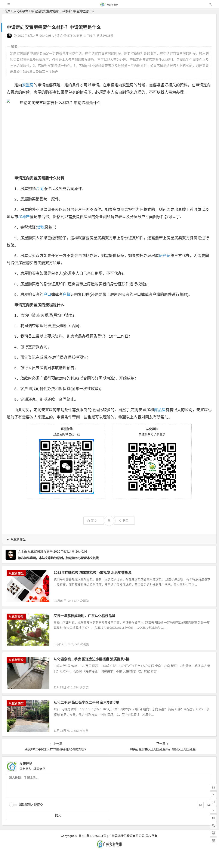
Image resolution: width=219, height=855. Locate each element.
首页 (7, 11)
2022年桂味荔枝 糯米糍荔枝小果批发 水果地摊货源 (93, 572)
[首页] (213, 787)
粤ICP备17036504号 (92, 836)
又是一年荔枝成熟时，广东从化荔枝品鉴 (84, 616)
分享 (126, 520)
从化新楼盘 (20, 11)
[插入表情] (200, 805)
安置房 (28, 85)
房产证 (164, 256)
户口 (47, 294)
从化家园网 (35, 551)
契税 (41, 227)
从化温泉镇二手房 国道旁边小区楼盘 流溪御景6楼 (91, 659)
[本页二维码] (213, 841)
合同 (39, 189)
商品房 (160, 410)
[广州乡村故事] (109, 5)
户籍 (66, 294)
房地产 (24, 217)
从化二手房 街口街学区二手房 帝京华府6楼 (86, 702)
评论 (59, 35)
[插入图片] (209, 805)
